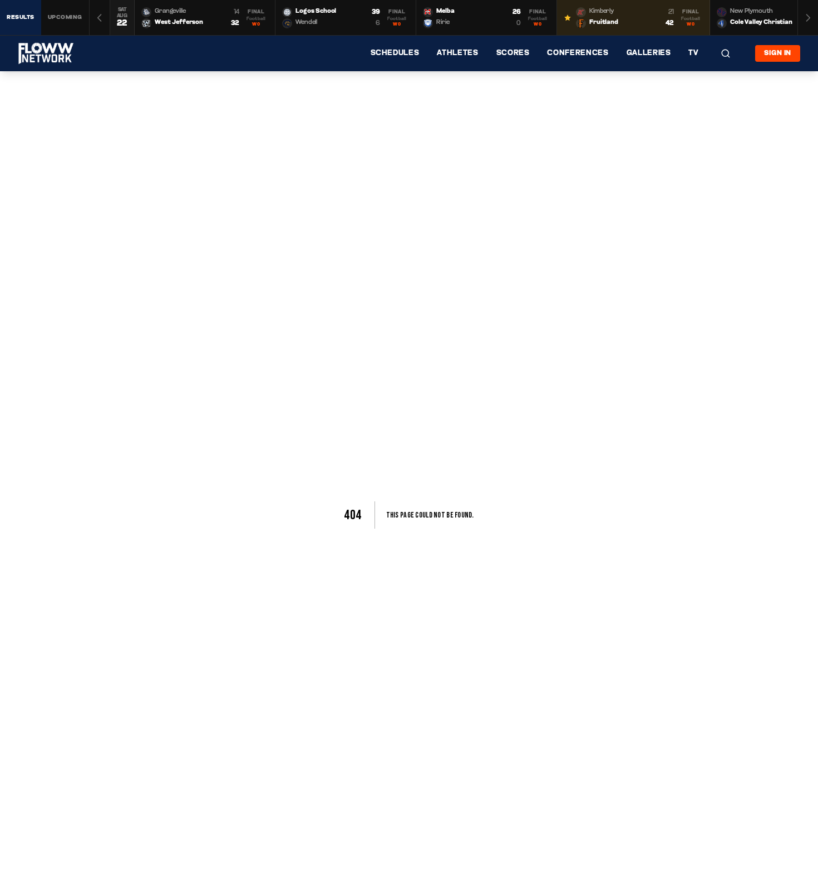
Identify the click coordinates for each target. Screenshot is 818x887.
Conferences (577, 53)
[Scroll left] (100, 17)
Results (21, 17)
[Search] (726, 53)
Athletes (457, 53)
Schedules (395, 53)
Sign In (777, 53)
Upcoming (65, 17)
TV (693, 53)
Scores (513, 53)
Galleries (649, 53)
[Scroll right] (807, 17)
